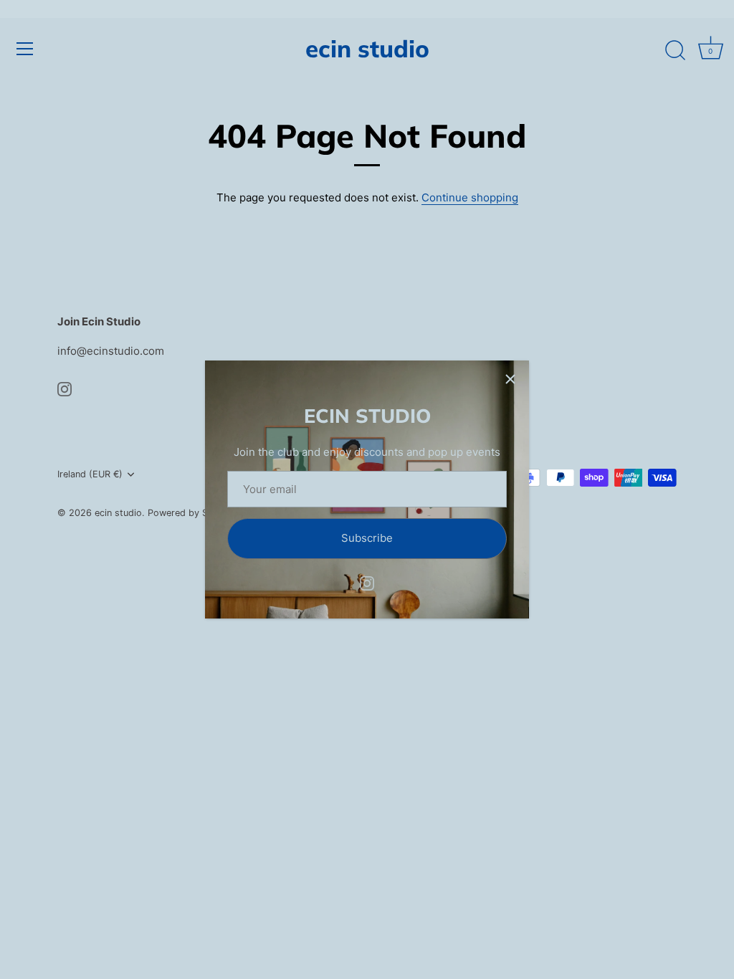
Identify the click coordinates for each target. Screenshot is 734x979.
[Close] (510, 379)
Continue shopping (469, 197)
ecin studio (367, 48)
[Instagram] (367, 582)
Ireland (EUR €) (90, 474)
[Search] (675, 51)
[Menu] (25, 49)
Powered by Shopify (192, 512)
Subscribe (367, 538)
